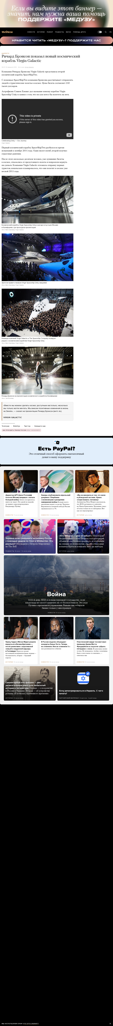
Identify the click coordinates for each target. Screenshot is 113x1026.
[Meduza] (7, 31)
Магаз (68, 32)
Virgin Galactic (29, 67)
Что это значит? (31, 1024)
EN (111, 32)
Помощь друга (79, 32)
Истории (41, 32)
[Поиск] (105, 32)
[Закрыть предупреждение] (110, 1023)
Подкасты (59, 32)
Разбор (50, 32)
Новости (31, 32)
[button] (37, 199)
